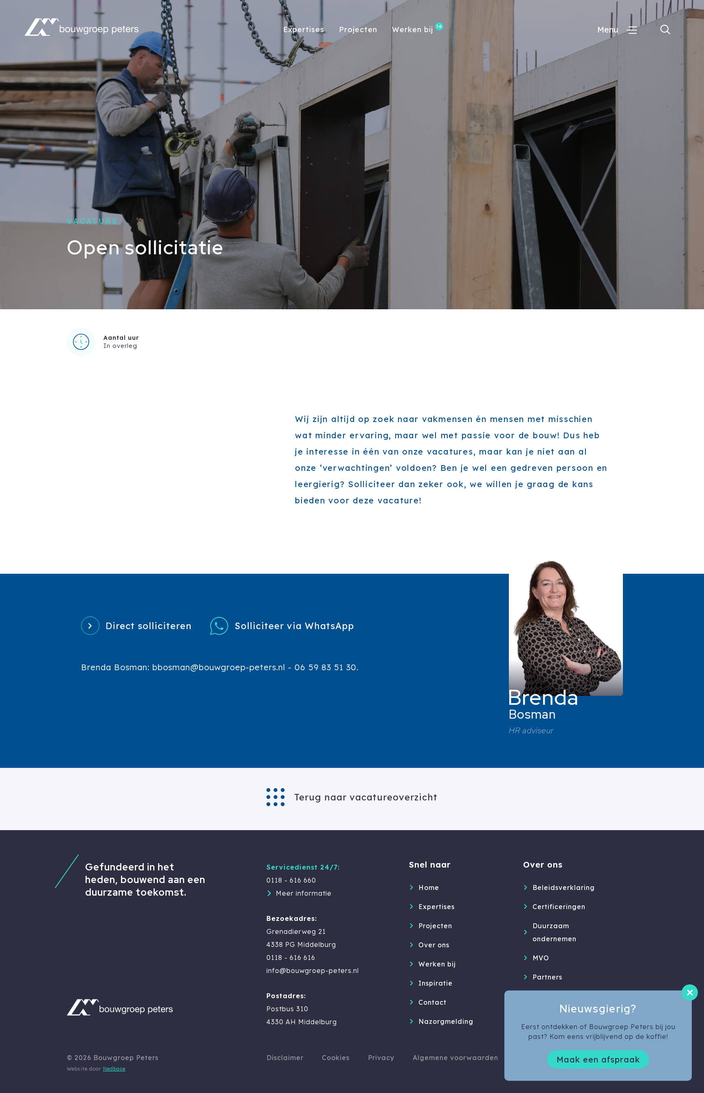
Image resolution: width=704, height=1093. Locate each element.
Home (428, 887)
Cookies (336, 1058)
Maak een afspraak (598, 1059)
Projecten (358, 29)
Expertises (303, 29)
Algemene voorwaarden (455, 1058)
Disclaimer (285, 1058)
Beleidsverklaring (563, 887)
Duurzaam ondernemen (554, 932)
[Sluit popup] (690, 992)
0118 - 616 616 (290, 957)
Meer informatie (304, 893)
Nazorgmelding (445, 1021)
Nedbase (114, 1069)
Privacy (381, 1058)
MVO (540, 958)
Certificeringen (558, 907)
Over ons (433, 945)
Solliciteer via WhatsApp (294, 626)
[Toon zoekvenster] (665, 29)
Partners (547, 977)
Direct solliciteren (149, 626)
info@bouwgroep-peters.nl (312, 970)
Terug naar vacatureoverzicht (366, 797)
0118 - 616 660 (291, 880)
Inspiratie (435, 983)
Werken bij (412, 29)
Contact (432, 1002)
